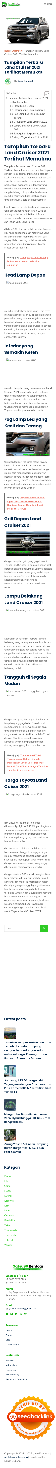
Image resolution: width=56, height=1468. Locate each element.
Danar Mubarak (25, 81)
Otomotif (17, 51)
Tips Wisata (10, 1230)
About (9, 1330)
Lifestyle (9, 1200)
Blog (7, 51)
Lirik (6, 1205)
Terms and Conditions (16, 1379)
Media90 (10, 1360)
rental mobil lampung (16, 1457)
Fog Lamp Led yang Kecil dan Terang (29, 116)
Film (6, 1181)
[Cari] (44, 928)
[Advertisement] (28, 976)
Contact (9, 1335)
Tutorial (8, 1240)
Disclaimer (11, 1370)
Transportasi (11, 1235)
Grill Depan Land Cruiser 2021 (30, 121)
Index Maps (11, 1365)
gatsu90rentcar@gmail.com (22, 1308)
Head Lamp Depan (24, 106)
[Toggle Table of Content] (45, 93)
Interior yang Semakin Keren (29, 110)
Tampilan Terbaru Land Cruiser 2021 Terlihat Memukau (28, 100)
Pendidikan (10, 1220)
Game (7, 1186)
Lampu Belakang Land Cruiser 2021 (30, 127)
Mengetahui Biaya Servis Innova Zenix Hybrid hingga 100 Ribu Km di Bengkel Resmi (27, 1118)
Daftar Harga (12, 1344)
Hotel (7, 1191)
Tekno (7, 1225)
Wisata (8, 1245)
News (7, 1210)
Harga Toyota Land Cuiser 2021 (31, 137)
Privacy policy (12, 1374)
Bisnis (7, 1176)
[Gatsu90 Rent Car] (11, 4)
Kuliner (8, 1196)
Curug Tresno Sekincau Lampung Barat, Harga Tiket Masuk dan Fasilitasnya (26, 1148)
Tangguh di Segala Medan (28, 133)
